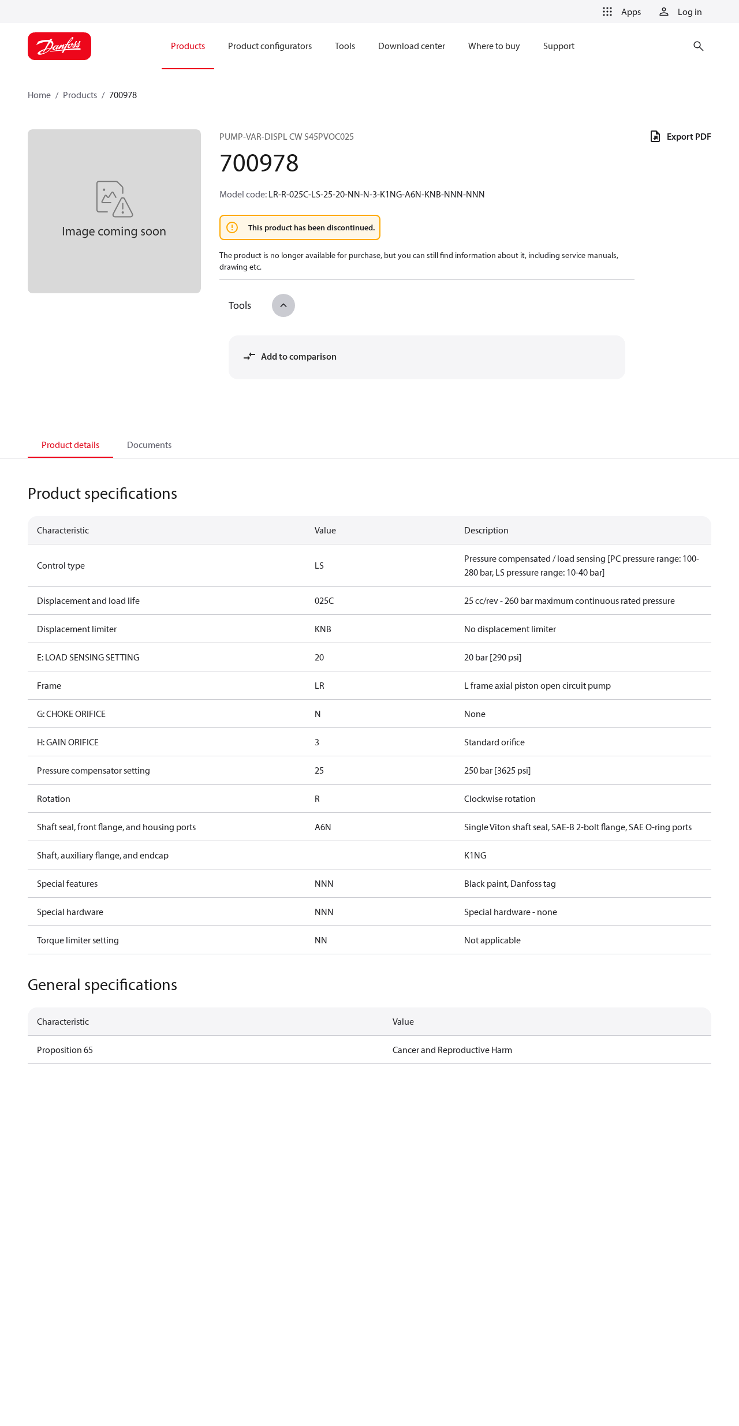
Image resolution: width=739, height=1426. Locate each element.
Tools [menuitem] (345, 45)
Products (80, 94)
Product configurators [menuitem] (270, 45)
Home (39, 94)
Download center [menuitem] (411, 45)
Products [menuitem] (188, 45)
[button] (619, 11)
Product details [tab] (70, 444)
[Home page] (59, 46)
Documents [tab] (149, 444)
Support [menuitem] (558, 45)
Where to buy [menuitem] (494, 45)
